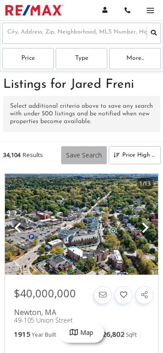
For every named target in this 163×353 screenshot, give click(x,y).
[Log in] (105, 10)
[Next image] (145, 228)
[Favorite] (124, 295)
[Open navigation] (150, 10)
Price (28, 58)
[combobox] (8, 33)
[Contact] (103, 295)
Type (81, 58)
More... (135, 58)
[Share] (144, 295)
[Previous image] (17, 228)
